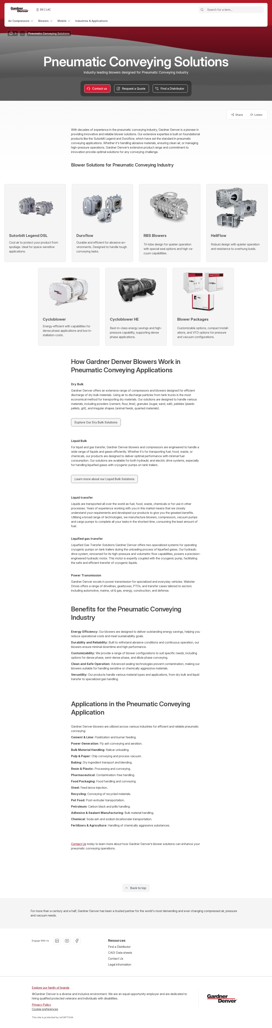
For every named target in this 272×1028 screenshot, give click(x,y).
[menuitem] (21, 21)
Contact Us (78, 844)
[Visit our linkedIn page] (57, 940)
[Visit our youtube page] (66, 940)
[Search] (202, 9)
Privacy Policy (41, 1005)
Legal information (119, 964)
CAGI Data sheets (120, 952)
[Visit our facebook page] (76, 940)
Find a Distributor (119, 947)
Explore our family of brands (50, 987)
